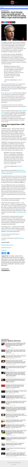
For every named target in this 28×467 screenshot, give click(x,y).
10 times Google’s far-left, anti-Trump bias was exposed (15, 449)
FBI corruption (20, 257)
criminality (3, 257)
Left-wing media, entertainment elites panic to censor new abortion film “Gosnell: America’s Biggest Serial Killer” (15, 380)
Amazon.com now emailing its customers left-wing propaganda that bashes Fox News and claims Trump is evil (16, 439)
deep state (9, 257)
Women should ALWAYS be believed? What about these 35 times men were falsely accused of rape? (16, 367)
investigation (4, 260)
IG (9, 259)
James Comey (11, 260)
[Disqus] (14, 288)
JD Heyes (9, 19)
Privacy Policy (14, 464)
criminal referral (18, 256)
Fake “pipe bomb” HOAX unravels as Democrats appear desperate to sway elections (16, 356)
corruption (11, 256)
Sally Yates (17, 263)
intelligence (22, 259)
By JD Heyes (12, 347)
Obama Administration (15, 262)
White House (4, 265)
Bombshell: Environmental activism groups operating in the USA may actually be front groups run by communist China (15, 386)
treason (22, 263)
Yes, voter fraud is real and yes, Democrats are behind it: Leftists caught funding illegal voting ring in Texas (15, 351)
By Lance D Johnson (14, 456)
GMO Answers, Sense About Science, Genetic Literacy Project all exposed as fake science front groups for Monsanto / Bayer (16, 415)
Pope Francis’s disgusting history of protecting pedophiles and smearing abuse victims (15, 421)
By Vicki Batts (13, 435)
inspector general (14, 259)
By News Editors (13, 450)
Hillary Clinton (4, 259)
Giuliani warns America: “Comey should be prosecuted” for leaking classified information (13, 172)
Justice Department (19, 260)
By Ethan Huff (13, 388)
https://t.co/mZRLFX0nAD (10, 163)
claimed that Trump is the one (8, 230)
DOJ (13, 257)
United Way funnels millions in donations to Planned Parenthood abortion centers (15, 444)
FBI (15, 257)
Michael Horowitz (5, 262)
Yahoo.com (4, 250)
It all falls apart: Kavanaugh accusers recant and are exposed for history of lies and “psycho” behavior (16, 402)
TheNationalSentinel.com (7, 245)
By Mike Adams (12, 358)
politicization (11, 263)
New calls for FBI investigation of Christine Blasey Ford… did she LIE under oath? (16, 391)
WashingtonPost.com (6, 247)
